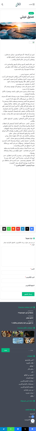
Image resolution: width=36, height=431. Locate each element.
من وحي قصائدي (28, 390)
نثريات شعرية (29, 393)
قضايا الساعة (29, 378)
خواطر (31, 13)
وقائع (32, 396)
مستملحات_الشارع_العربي (26, 384)
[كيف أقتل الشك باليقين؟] (29, 334)
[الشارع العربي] (18, 4)
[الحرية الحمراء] (29, 341)
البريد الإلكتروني (29, 277)
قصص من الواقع (28, 375)
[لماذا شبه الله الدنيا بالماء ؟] (18, 341)
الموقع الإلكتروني (30, 285)
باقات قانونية (29, 363)
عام (32, 372)
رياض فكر (30, 369)
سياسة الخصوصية (30, 419)
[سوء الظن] (18, 334)
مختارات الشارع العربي (26, 381)
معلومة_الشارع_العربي (27, 387)
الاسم (32, 269)
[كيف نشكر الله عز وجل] (6, 334)
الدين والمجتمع (29, 360)
